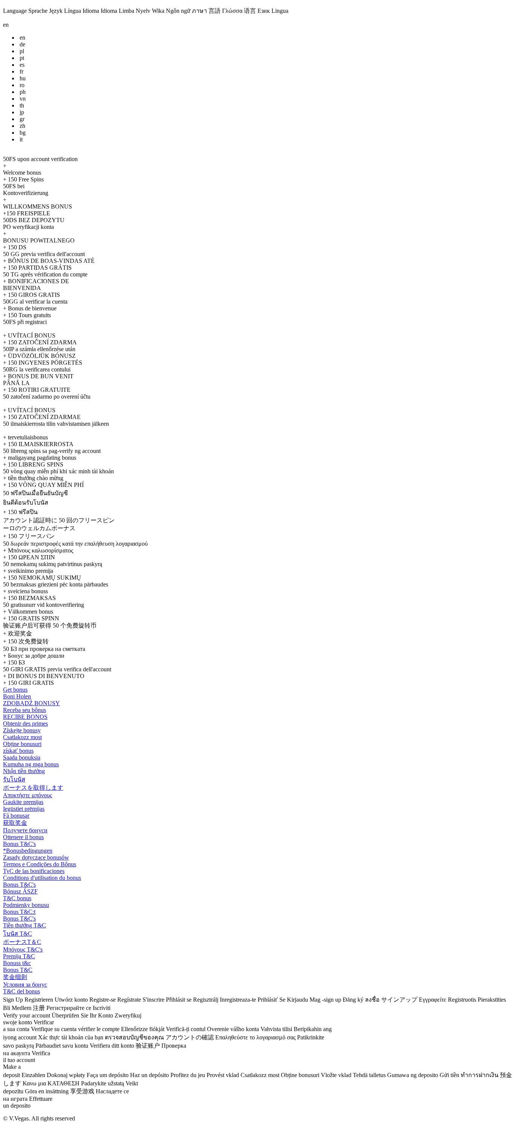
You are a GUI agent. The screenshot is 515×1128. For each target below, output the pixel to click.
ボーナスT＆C (22, 942)
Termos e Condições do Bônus (39, 864)
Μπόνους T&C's (23, 949)
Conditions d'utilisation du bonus (42, 878)
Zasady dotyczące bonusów (36, 857)
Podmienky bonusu (26, 905)
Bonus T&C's (19, 844)
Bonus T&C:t (19, 912)
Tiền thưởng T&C (24, 925)
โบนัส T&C (17, 933)
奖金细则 (15, 977)
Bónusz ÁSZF (20, 891)
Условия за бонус (25, 984)
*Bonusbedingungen (27, 850)
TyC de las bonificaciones (33, 871)
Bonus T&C (17, 970)
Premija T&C (19, 956)
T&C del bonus (21, 991)
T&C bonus (17, 898)
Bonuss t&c (17, 963)
